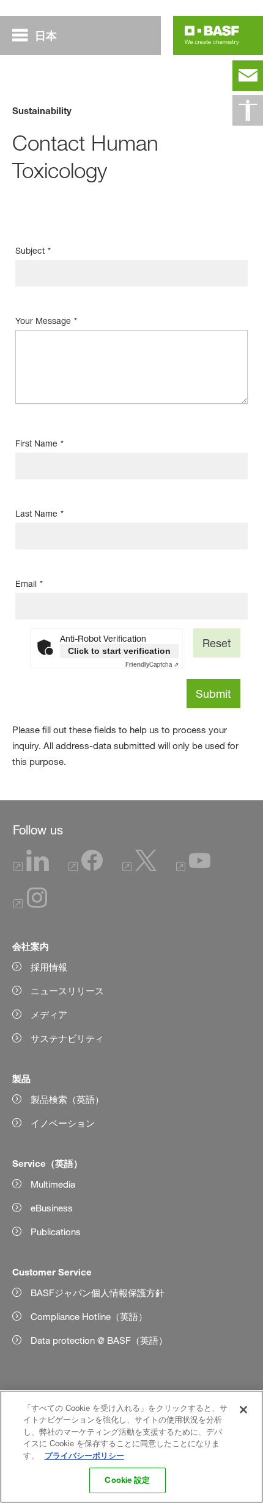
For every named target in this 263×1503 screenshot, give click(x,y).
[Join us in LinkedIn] (31, 867)
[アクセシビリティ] (247, 110)
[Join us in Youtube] (193, 867)
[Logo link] (212, 35)
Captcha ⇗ (152, 664)
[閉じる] (243, 1409)
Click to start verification (119, 651)
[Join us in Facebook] (85, 867)
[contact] (247, 75)
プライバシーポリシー (84, 1455)
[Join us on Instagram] (30, 905)
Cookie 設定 (127, 1480)
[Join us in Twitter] (139, 867)
